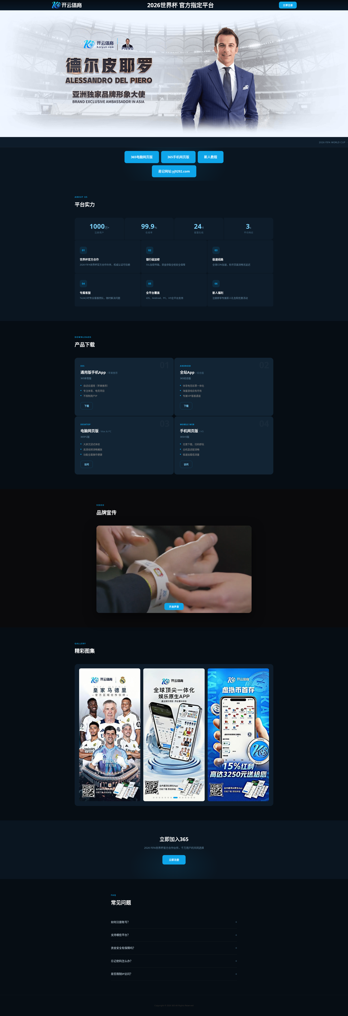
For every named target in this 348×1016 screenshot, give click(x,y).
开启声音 (174, 606)
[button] (153, 797)
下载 (86, 405)
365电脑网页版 (142, 157)
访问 (86, 464)
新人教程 (210, 157)
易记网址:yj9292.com (174, 171)
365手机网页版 (178, 157)
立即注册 (288, 5)
